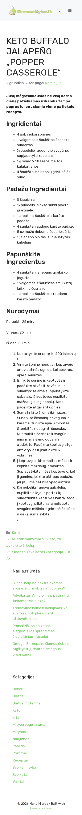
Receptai (20, 760)
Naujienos (21, 739)
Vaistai (18, 782)
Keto (16, 533)
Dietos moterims (27, 703)
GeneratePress (41, 808)
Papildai (19, 746)
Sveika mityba (24, 767)
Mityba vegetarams (29, 724)
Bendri (18, 689)
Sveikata (20, 774)
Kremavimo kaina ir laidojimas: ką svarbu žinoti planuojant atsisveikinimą (40, 613)
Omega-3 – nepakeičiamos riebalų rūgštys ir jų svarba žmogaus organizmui (41, 649)
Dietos (18, 696)
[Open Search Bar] (58, 10)
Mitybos (19, 732)
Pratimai (20, 753)
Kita (16, 717)
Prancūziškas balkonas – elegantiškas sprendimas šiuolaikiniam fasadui (34, 631)
